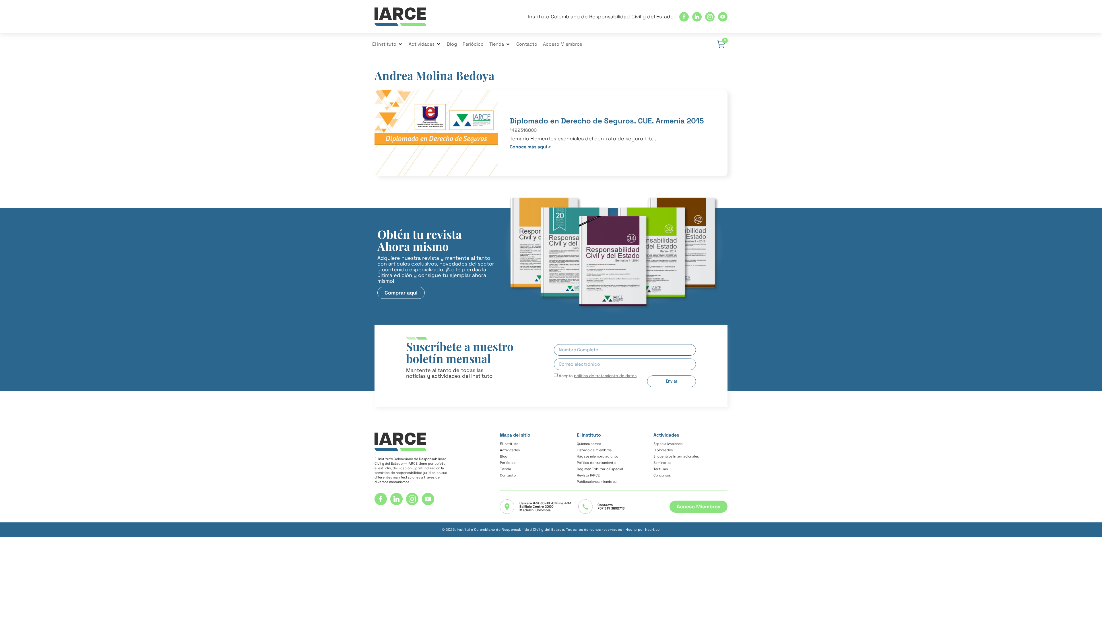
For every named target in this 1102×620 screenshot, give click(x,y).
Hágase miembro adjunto (597, 456)
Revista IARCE (588, 475)
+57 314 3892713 (610, 508)
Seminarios (662, 462)
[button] (387, 44)
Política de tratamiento (596, 462)
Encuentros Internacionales (676, 456)
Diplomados (663, 450)
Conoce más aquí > (530, 147)
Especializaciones (667, 443)
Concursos (662, 475)
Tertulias (660, 469)
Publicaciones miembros (596, 481)
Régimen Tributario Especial (600, 469)
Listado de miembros (594, 450)
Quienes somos (589, 443)
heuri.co (652, 529)
